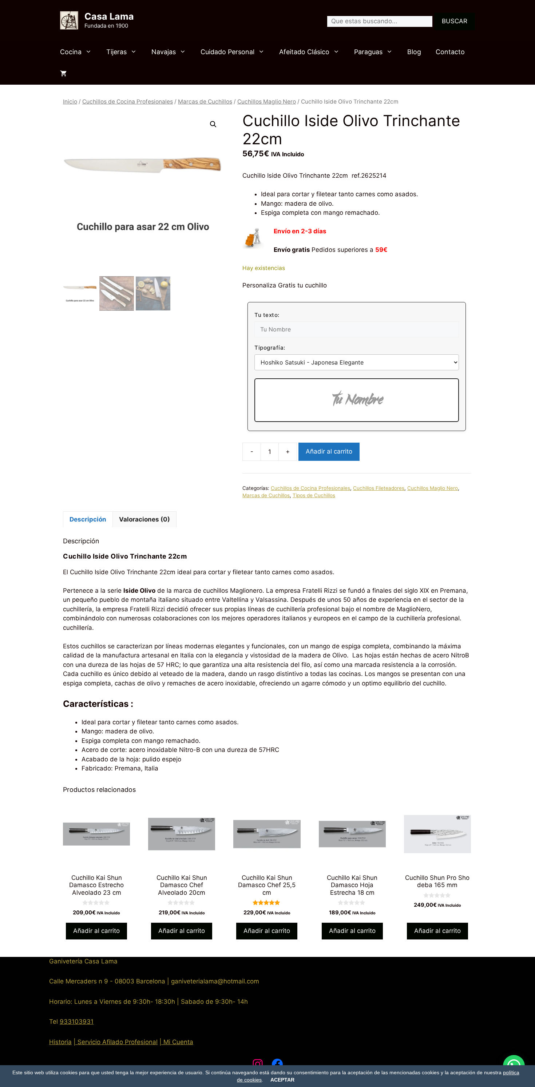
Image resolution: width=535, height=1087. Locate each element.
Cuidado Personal (227, 52)
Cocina (71, 52)
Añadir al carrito (329, 451)
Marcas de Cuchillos (205, 101)
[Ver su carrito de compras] (63, 74)
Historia (60, 1042)
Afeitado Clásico (304, 52)
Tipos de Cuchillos (314, 495)
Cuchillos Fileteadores (378, 488)
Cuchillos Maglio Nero (266, 101)
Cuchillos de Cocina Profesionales (127, 101)
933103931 (77, 1021)
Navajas (163, 52)
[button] (213, 124)
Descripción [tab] (88, 519)
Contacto (450, 52)
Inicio (70, 101)
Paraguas (368, 52)
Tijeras (116, 52)
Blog (414, 52)
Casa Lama (109, 16)
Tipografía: (269, 347)
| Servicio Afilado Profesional (116, 1042)
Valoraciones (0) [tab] (144, 519)
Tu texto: (267, 314)
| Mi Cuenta (176, 1042)
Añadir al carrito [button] (96, 930)
